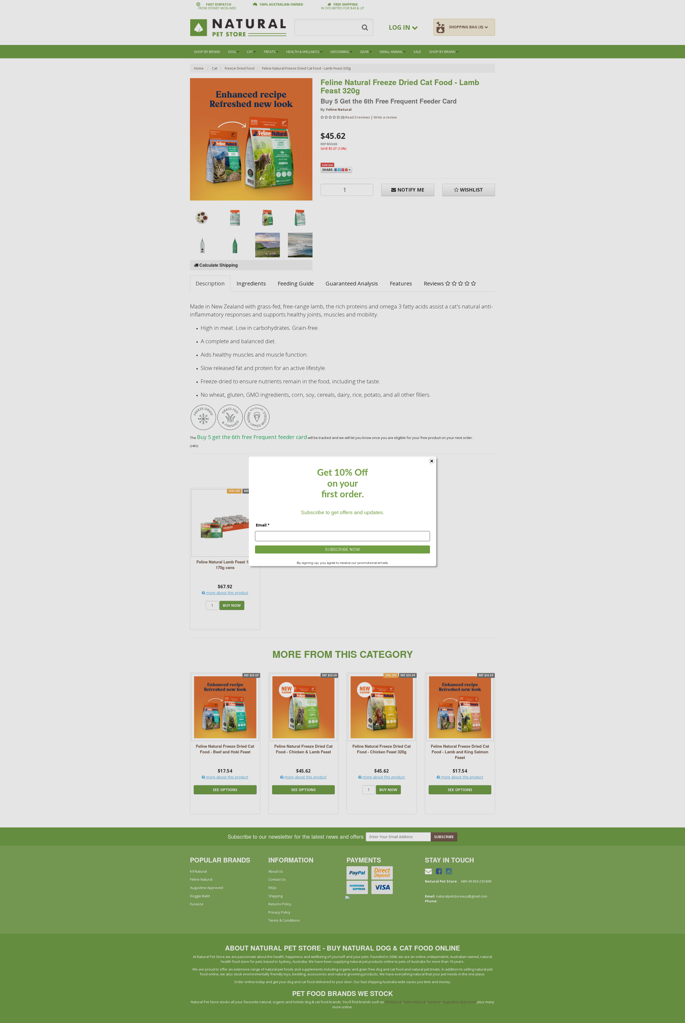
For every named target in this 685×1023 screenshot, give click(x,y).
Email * (262, 525)
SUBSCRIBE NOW (342, 549)
